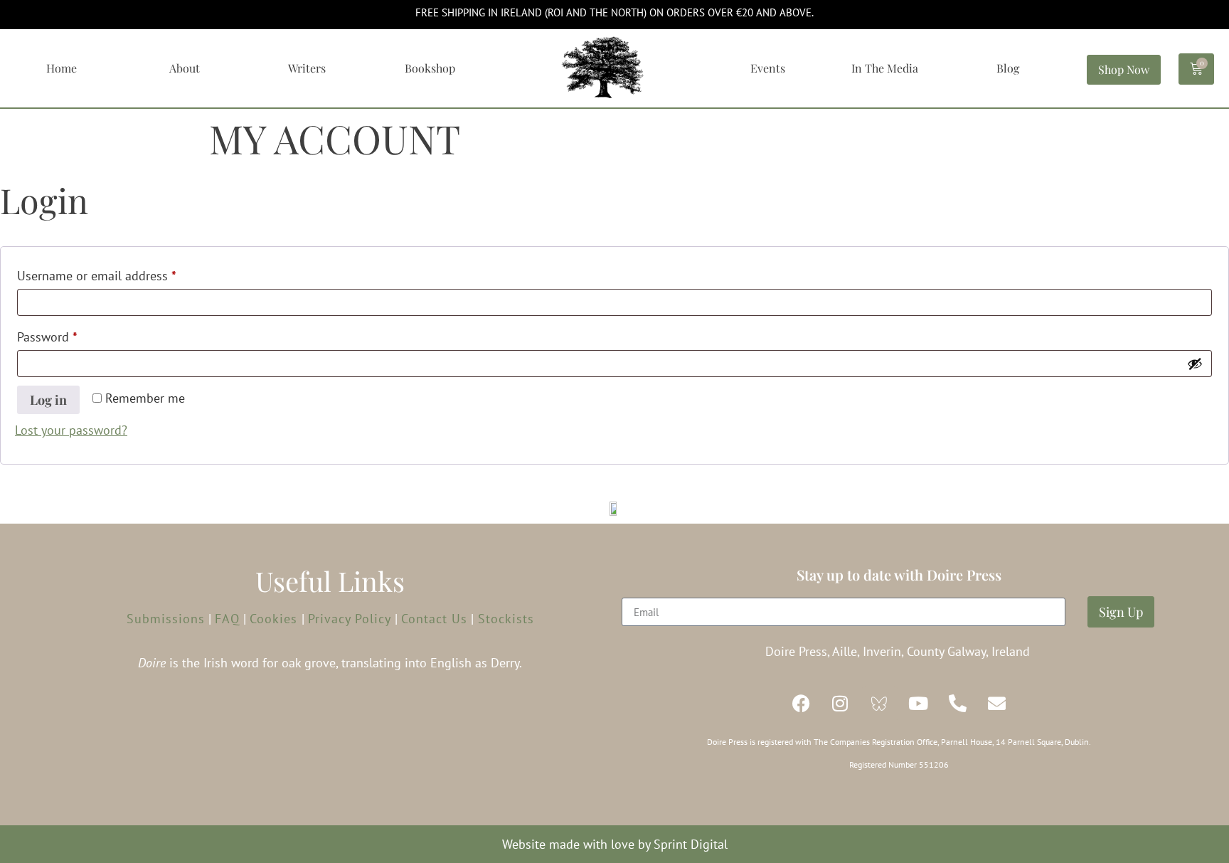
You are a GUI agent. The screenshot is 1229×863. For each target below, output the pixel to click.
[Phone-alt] (958, 703)
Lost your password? (71, 430)
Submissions (166, 618)
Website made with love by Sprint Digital (615, 844)
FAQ (227, 618)
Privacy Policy (351, 618)
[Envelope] (997, 703)
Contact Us (434, 618)
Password (71, 334)
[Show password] (1195, 363)
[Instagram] (840, 703)
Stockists (504, 618)
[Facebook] (801, 703)
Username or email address (121, 273)
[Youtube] (919, 703)
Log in (48, 399)
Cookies (276, 618)
